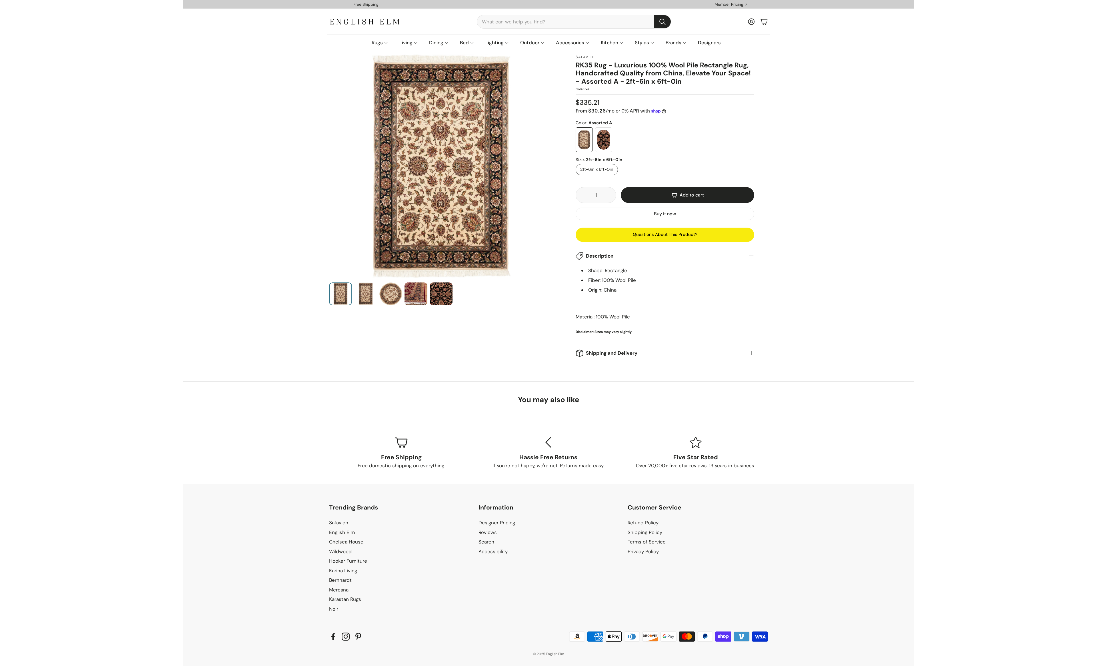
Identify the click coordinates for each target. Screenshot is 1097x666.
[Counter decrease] (583, 195)
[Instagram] (346, 637)
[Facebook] (333, 637)
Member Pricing (728, 4)
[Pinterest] (358, 637)
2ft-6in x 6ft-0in (596, 169)
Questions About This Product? (665, 234)
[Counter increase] (609, 195)
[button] (574, 21)
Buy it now (665, 214)
